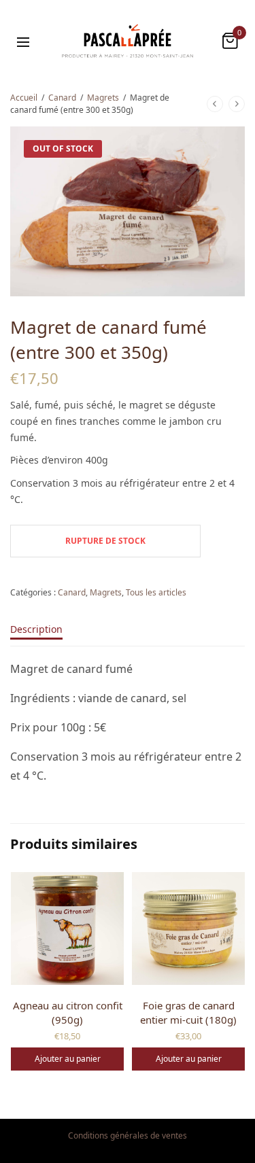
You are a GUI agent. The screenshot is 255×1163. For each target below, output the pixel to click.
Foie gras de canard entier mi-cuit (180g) (188, 1012)
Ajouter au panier (68, 1058)
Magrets (103, 97)
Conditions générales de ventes (127, 1135)
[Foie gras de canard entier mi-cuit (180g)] (188, 928)
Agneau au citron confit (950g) (67, 1012)
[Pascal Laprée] (127, 41)
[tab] (127, 635)
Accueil (23, 97)
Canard (62, 97)
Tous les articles (156, 592)
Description (36, 630)
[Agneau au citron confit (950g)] (67, 928)
